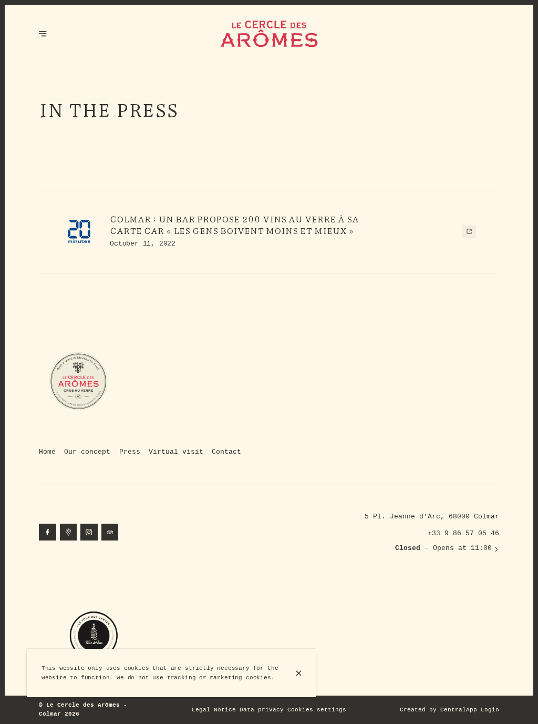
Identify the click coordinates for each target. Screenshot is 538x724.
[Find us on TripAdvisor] (110, 532)
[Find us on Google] (68, 532)
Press (129, 452)
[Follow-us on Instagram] (89, 532)
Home (47, 452)
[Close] (298, 673)
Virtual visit (176, 452)
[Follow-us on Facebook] (47, 532)
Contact (226, 452)
